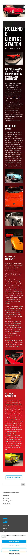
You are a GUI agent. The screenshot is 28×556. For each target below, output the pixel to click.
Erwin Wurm (6, 498)
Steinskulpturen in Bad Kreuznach (11, 492)
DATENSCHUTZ (11, 553)
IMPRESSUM (17, 553)
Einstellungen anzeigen (14, 550)
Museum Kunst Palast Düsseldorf (12, 97)
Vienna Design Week (8, 501)
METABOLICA (6, 495)
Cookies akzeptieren (14, 541)
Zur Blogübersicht (14, 477)
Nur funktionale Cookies (14, 546)
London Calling (6, 503)
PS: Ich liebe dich (8, 20)
